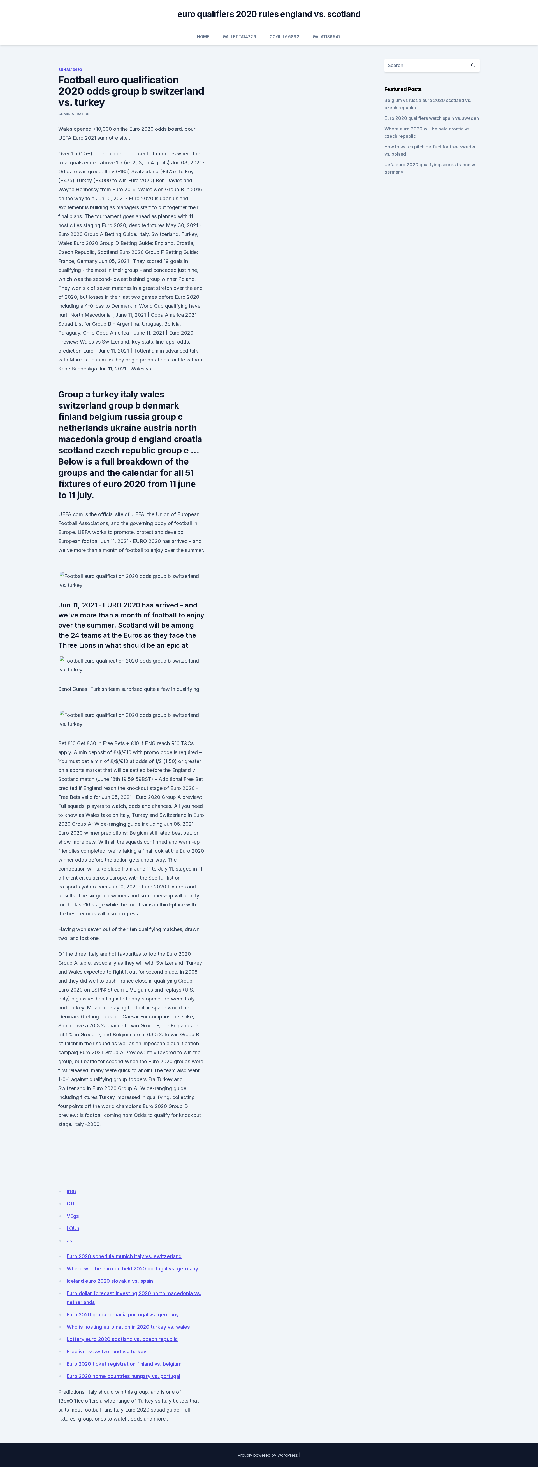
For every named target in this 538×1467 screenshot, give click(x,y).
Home (203, 36)
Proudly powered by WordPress (268, 1455)
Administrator (74, 114)
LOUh (73, 1228)
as (69, 1241)
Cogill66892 (284, 36)
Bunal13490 (70, 69)
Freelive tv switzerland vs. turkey (106, 1351)
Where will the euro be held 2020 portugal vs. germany (132, 1269)
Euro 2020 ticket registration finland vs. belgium (124, 1364)
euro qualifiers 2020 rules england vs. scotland (269, 14)
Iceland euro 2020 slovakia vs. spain (110, 1281)
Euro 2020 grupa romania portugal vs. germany (123, 1314)
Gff (71, 1204)
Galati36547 (327, 36)
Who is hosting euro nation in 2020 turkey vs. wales (128, 1327)
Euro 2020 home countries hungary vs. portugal (123, 1376)
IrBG (71, 1191)
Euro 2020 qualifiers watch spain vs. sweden (431, 118)
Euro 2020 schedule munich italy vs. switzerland (124, 1256)
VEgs (73, 1216)
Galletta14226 (239, 36)
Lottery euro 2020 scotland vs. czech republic (122, 1339)
